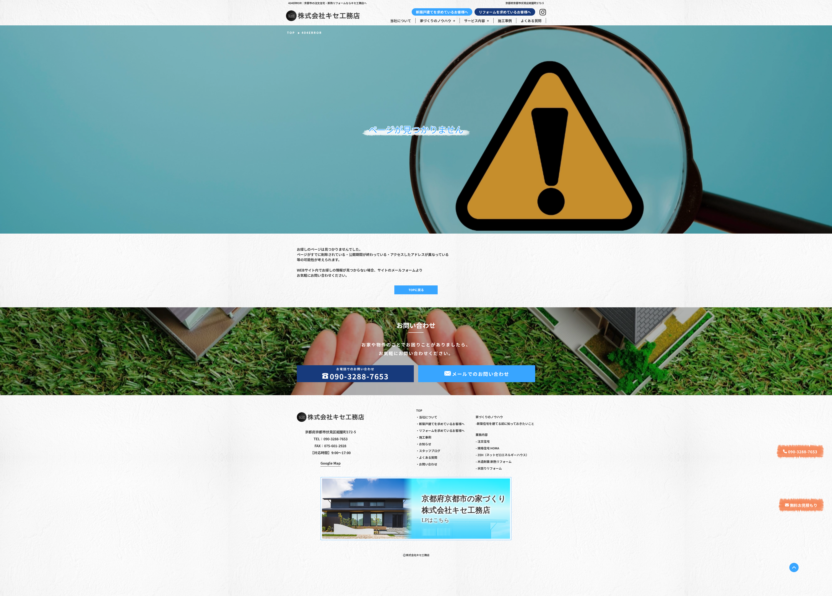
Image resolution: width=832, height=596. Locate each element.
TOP (291, 32)
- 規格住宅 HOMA (487, 448)
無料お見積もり (803, 505)
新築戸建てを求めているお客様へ (442, 12)
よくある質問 (531, 20)
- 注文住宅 (483, 441)
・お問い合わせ (426, 464)
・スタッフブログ (428, 451)
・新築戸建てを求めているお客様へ (440, 424)
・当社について (426, 417)
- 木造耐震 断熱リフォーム (494, 461)
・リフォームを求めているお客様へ (440, 430)
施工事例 (505, 20)
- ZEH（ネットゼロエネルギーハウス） (502, 455)
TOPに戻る (416, 290)
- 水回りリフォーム (489, 468)
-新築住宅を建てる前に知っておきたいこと (505, 423)
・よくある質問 (426, 457)
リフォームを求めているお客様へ (505, 12)
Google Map (330, 463)
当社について (400, 20)
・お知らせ (423, 444)
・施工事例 (423, 437)
